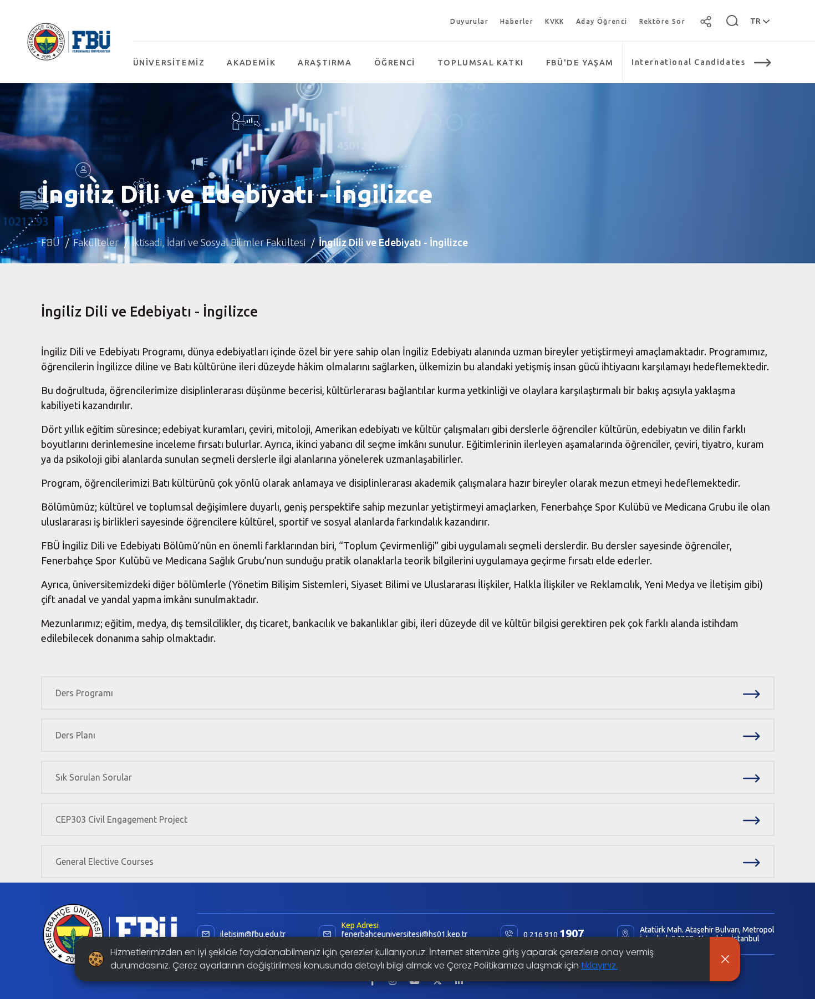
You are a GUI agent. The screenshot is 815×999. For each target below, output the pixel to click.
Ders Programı (84, 693)
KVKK (554, 21)
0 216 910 (553, 934)
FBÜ (50, 242)
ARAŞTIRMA (325, 62)
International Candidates (688, 62)
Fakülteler (96, 242)
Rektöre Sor (662, 21)
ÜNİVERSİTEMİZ (169, 62)
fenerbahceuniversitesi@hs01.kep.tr (404, 934)
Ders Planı (75, 735)
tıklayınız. (599, 965)
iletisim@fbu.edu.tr (253, 934)
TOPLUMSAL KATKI (480, 62)
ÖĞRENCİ (394, 62)
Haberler (516, 21)
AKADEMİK (251, 62)
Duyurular (469, 21)
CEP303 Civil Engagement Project (121, 819)
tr (756, 21)
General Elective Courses (104, 862)
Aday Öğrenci (602, 21)
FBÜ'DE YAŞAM (580, 62)
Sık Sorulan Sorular (93, 777)
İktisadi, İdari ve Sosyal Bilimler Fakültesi (218, 242)
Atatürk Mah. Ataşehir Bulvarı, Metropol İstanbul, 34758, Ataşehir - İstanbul (707, 934)
